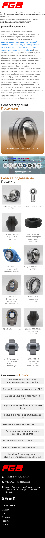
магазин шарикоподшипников (18, 424)
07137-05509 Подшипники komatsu (20, 447)
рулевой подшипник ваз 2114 (17, 440)
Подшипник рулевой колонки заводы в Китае (22, 406)
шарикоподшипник (9, 42)
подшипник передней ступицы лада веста (22, 416)
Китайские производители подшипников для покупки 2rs (22, 381)
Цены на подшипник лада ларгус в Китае (22, 397)
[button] (40, 132)
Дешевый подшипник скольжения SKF (22, 389)
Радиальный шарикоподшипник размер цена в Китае (22, 432)
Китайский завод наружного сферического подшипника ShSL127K (22, 455)
